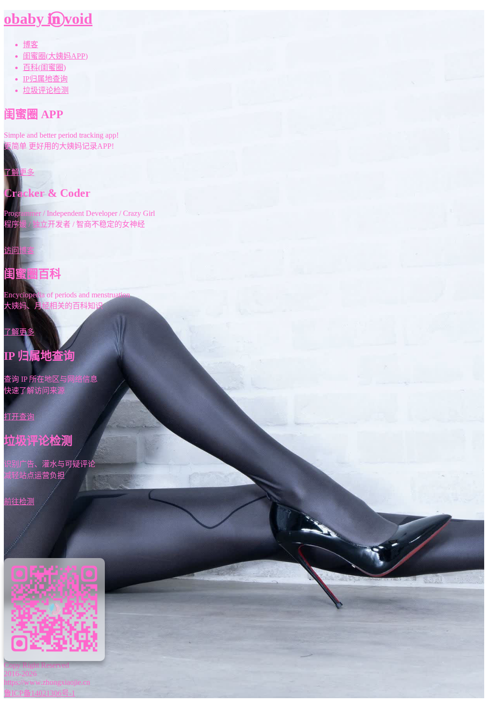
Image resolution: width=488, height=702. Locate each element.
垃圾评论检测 (46, 90)
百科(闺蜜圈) (44, 67)
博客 (30, 45)
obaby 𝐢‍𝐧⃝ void (48, 18)
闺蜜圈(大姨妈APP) (55, 56)
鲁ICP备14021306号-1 (39, 693)
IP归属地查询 (45, 79)
